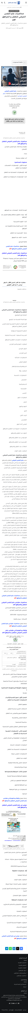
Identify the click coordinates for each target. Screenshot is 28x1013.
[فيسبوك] (21, 948)
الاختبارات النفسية (22, 962)
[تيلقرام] (6, 948)
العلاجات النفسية (22, 968)
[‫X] (17, 948)
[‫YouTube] (13, 1003)
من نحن (24, 1010)
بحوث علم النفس (22, 970)
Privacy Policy (5, 1010)
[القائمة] (26, 3)
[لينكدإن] (14, 948)
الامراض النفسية (22, 965)
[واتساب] (10, 948)
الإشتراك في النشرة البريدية (20, 984)
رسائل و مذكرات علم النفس (20, 973)
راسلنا (24, 987)
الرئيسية (18, 7)
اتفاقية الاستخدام (18, 1010)
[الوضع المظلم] (4, 3)
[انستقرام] (11, 1003)
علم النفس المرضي (10, 91)
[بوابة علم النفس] (14, 2)
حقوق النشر (11, 1010)
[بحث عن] (2, 3)
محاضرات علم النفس (11, 7)
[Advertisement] (14, 45)
